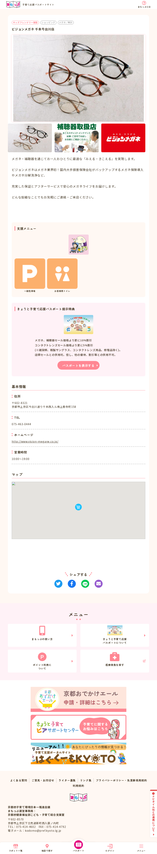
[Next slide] (145, 138)
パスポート (78, 850)
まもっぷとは (144, 6)
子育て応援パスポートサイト (38, 4)
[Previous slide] (12, 138)
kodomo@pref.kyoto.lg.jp (43, 830)
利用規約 (78, 786)
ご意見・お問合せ (43, 780)
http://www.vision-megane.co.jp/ (35, 441)
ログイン (109, 850)
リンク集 (85, 780)
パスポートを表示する (78, 365)
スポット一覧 (16, 850)
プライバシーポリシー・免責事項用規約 (121, 780)
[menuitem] (30, 138)
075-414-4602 (26, 827)
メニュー (141, 850)
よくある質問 (18, 780)
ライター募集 (67, 780)
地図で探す (47, 850)
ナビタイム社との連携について (153, 813)
